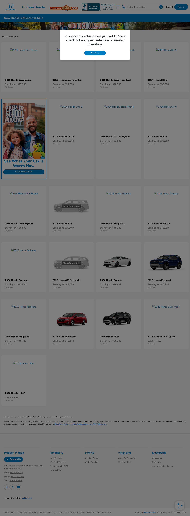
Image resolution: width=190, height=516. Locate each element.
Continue (95, 53)
